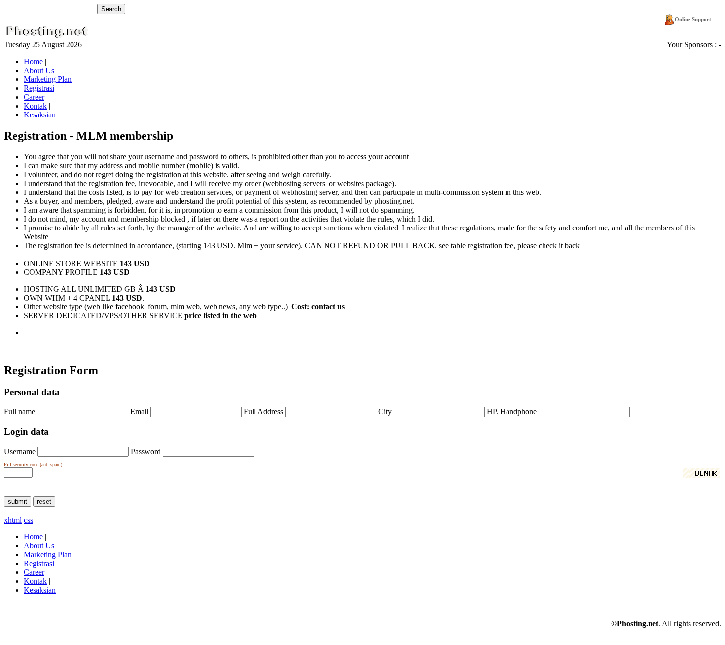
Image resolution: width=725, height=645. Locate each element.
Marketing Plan (48, 79)
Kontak (35, 106)
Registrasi (39, 88)
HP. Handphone (513, 411)
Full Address (263, 411)
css (28, 520)
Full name (19, 411)
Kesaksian (40, 115)
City (385, 411)
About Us (39, 70)
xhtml (13, 520)
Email (139, 411)
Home (33, 61)
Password (146, 451)
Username (20, 451)
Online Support (693, 19)
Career (34, 97)
